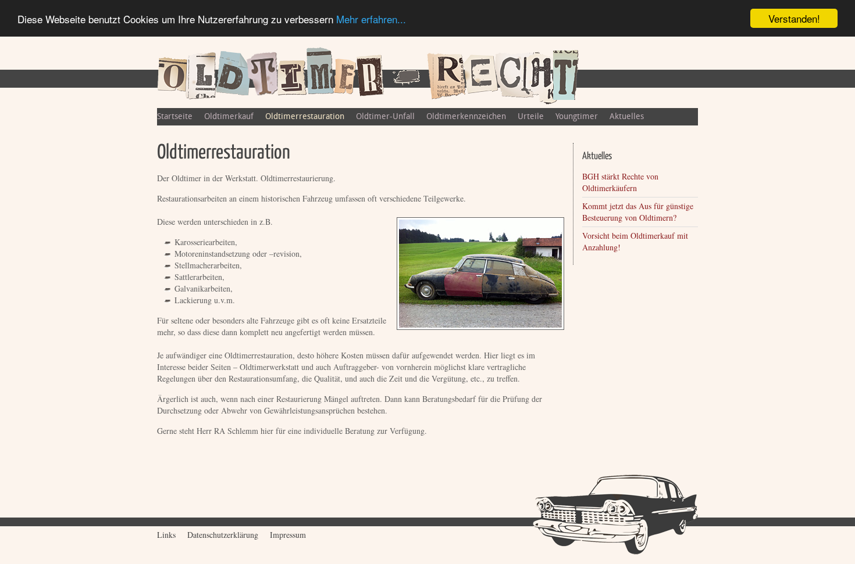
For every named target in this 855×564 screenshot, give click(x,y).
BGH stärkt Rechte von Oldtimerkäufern (620, 182)
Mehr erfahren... (371, 19)
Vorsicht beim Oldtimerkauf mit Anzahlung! (635, 241)
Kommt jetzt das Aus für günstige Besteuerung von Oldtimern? (637, 211)
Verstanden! (794, 18)
